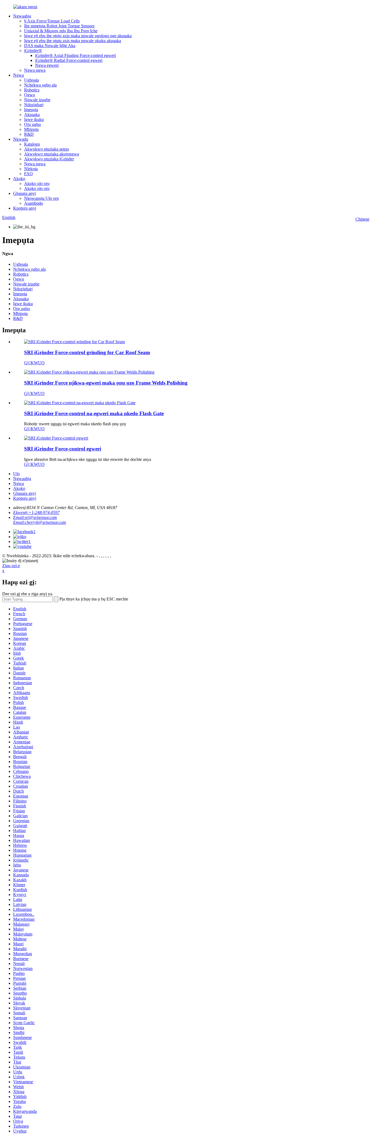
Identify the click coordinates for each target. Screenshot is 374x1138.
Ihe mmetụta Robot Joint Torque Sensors (59, 26)
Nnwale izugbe (37, 99)
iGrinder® (33, 50)
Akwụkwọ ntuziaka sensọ (46, 149)
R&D (29, 134)
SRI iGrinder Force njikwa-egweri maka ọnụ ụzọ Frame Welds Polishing (106, 383)
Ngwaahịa (22, 16)
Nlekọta (31, 168)
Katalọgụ (32, 144)
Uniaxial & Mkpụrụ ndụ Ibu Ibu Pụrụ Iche (60, 30)
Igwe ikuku (34, 119)
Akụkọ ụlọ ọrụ (37, 183)
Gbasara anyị (24, 193)
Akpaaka (32, 114)
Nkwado (20, 139)
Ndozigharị (34, 104)
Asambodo (33, 203)
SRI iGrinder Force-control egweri (62, 449)
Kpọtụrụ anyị (24, 208)
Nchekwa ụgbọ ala (40, 85)
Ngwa (18, 75)
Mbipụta (31, 129)
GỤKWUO (34, 362)
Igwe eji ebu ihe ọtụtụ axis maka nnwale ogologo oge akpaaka (78, 35)
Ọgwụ (29, 95)
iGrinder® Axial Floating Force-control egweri (75, 55)
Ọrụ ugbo (32, 124)
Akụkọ (19, 178)
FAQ (28, 173)
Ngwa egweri (47, 65)
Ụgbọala (31, 80)
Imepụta (31, 109)
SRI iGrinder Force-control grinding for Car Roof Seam (87, 352)
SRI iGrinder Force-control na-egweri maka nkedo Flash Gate (94, 413)
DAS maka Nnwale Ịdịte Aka (49, 45)
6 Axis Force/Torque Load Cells (52, 21)
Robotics (31, 90)
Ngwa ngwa (34, 70)
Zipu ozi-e (11, 565)
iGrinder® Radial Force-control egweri (68, 60)
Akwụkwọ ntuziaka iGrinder (49, 159)
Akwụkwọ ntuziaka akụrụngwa (51, 154)
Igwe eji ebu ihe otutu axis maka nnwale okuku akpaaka (72, 40)
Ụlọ (16, 473)
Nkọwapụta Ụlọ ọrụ (41, 198)
